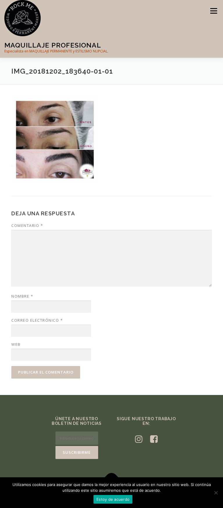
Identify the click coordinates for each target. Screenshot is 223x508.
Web (16, 344)
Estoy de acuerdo (113, 499)
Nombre (22, 296)
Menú (213, 10)
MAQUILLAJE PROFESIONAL (52, 45)
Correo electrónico (37, 320)
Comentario (27, 225)
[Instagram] (139, 439)
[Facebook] (154, 439)
